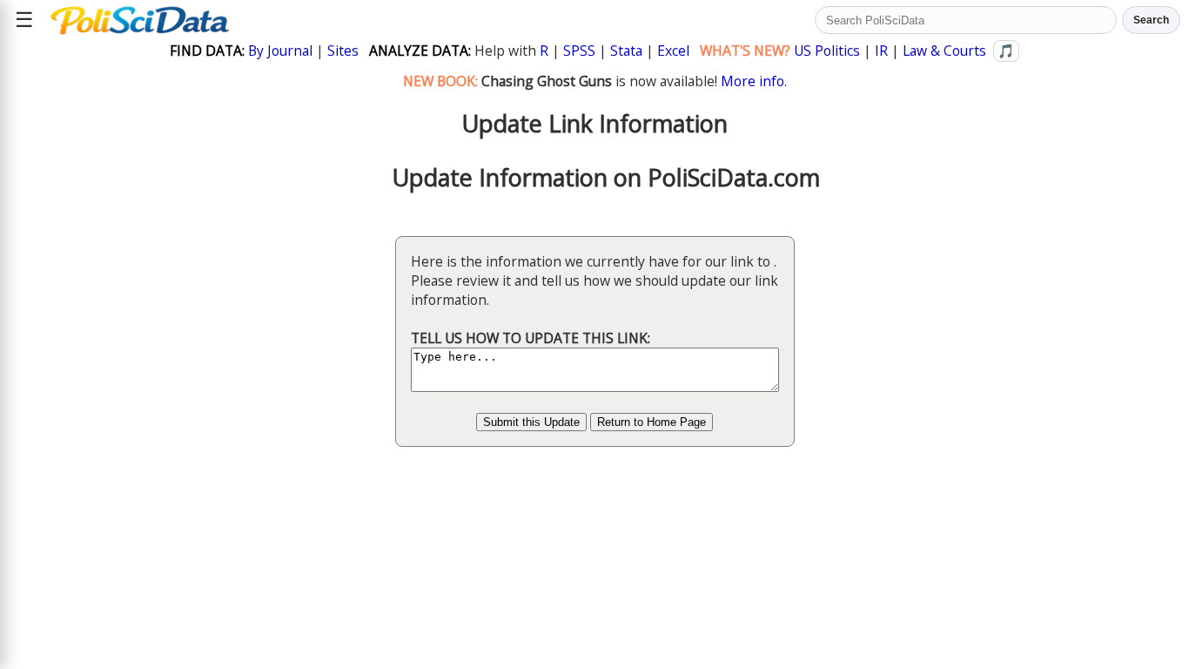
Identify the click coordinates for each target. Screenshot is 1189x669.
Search (1151, 20)
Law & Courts (944, 50)
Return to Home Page (651, 422)
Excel (673, 50)
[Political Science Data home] (140, 20)
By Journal (280, 50)
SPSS (579, 50)
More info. (754, 81)
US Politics (827, 50)
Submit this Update (531, 422)
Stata (626, 50)
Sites (343, 50)
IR (881, 50)
